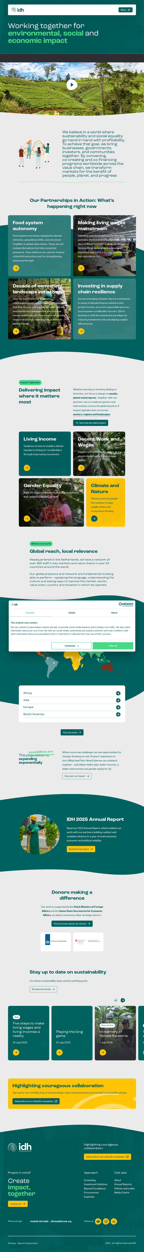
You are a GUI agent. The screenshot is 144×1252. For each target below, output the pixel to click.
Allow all (113, 646)
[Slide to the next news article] (123, 1000)
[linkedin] (114, 1221)
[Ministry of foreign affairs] (55, 941)
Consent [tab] (30, 613)
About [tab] (114, 613)
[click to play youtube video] (72, 85)
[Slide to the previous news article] (116, 1000)
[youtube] (98, 1221)
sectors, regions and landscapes (91, 414)
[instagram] (106, 1221)
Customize (70, 646)
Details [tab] (72, 613)
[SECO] (88, 941)
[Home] (17, 10)
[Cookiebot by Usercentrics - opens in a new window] (121, 605)
